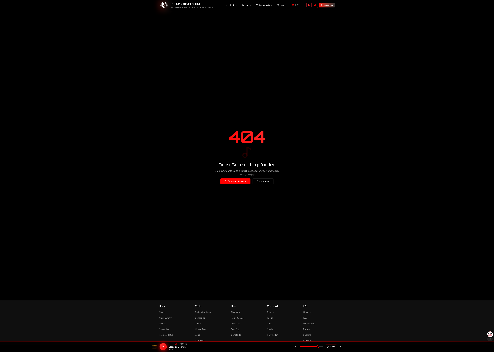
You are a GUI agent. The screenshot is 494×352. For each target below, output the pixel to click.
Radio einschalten (203, 312)
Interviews (200, 340)
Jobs (197, 335)
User (247, 5)
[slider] (317, 346)
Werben (307, 340)
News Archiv (165, 318)
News (162, 312)
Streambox (164, 329)
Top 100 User (237, 318)
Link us (162, 323)
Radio (232, 5)
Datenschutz (309, 323)
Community (264, 5)
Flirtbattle (235, 312)
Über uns (307, 312)
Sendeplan (200, 318)
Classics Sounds (177, 347)
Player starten (263, 181)
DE (293, 5)
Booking (307, 335)
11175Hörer (184, 344)
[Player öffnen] (309, 5)
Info (282, 5)
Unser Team (201, 329)
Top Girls (235, 323)
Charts (198, 323)
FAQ (305, 318)
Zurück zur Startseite (237, 181)
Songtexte (236, 335)
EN (298, 5)
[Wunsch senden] (315, 5)
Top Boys (235, 329)
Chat (269, 323)
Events (270, 312)
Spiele (270, 329)
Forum (270, 318)
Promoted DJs (166, 335)
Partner (307, 329)
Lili (172, 349)
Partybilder (272, 335)
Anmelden (328, 5)
